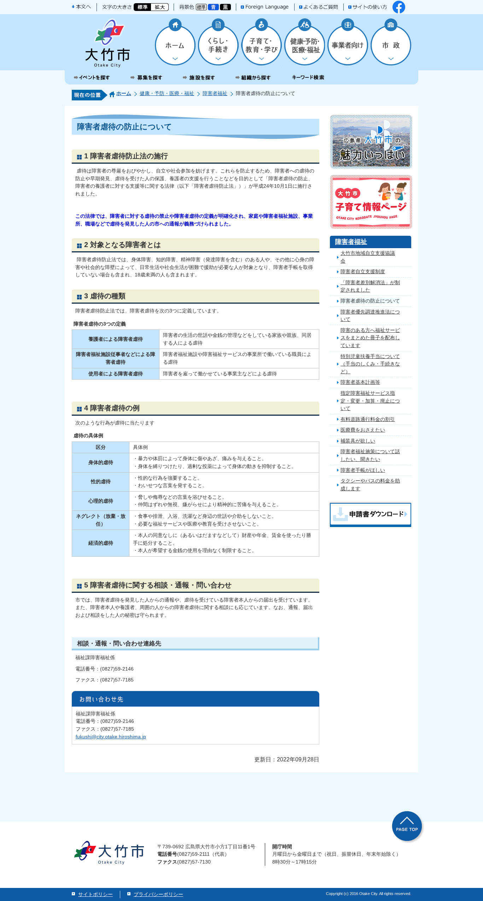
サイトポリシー (95, 894)
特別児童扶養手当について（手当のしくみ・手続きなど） (370, 363)
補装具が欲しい (358, 441)
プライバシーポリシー (158, 894)
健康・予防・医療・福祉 (167, 93)
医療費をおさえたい (363, 430)
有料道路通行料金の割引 (368, 419)
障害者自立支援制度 (363, 271)
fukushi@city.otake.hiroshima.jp (111, 736)
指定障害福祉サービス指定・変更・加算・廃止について (370, 400)
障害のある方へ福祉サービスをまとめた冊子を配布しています (370, 337)
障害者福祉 (215, 93)
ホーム (123, 93)
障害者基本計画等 (360, 382)
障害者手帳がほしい (363, 470)
